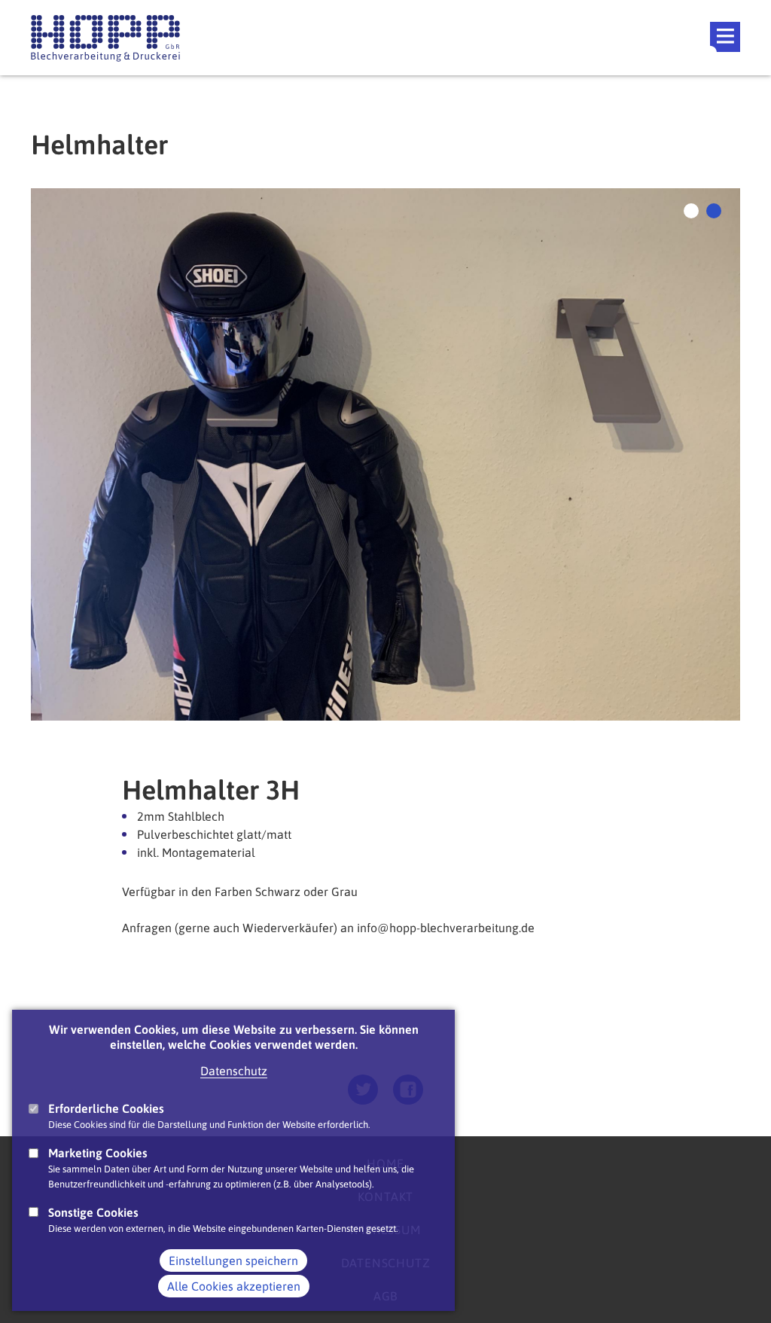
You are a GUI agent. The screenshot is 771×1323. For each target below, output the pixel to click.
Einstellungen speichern (233, 1260)
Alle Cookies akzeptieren (233, 1286)
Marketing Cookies (98, 1153)
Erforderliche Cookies (106, 1108)
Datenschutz (233, 1071)
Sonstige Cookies (93, 1212)
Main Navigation (725, 37)
